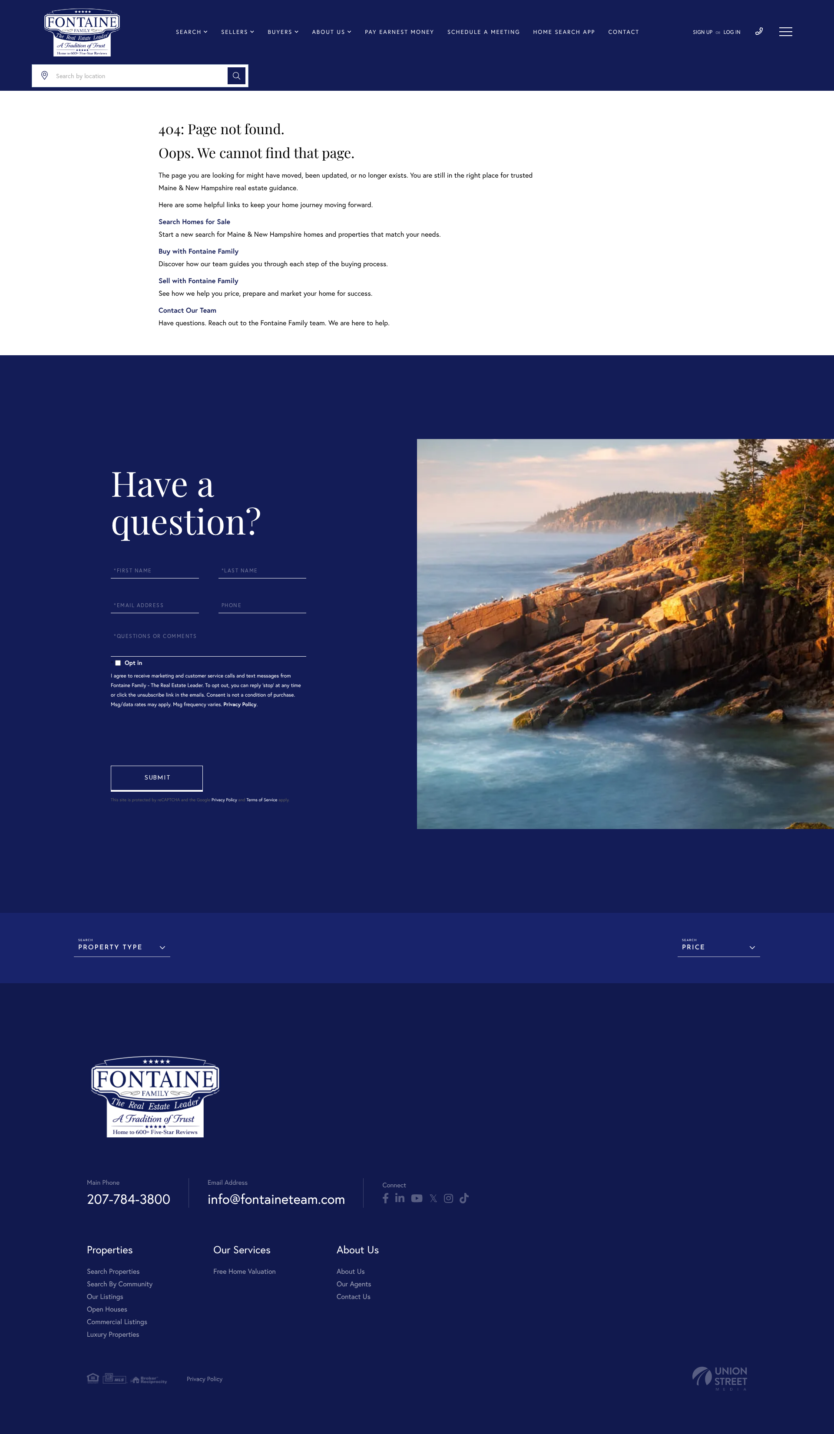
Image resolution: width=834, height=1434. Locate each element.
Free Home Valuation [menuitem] (244, 1271)
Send (157, 779)
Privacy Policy (240, 704)
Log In (732, 32)
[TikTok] (464, 1199)
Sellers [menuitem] (234, 32)
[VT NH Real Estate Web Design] (719, 1379)
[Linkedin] (399, 1199)
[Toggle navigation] (785, 31)
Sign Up (702, 32)
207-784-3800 (128, 1199)
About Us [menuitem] (329, 32)
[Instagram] (448, 1199)
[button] (236, 75)
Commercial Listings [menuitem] (117, 1321)
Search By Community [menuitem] (119, 1284)
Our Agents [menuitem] (354, 1284)
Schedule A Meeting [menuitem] (483, 32)
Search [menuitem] (189, 32)
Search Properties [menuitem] (113, 1271)
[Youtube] (417, 1199)
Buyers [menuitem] (280, 32)
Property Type (110, 948)
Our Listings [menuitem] (105, 1296)
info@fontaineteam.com (276, 1199)
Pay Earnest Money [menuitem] (399, 32)
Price (693, 948)
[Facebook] (385, 1199)
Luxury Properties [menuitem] (113, 1334)
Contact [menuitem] (623, 32)
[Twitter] (433, 1199)
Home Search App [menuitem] (564, 32)
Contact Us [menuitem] (354, 1296)
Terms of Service (261, 800)
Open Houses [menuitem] (107, 1309)
